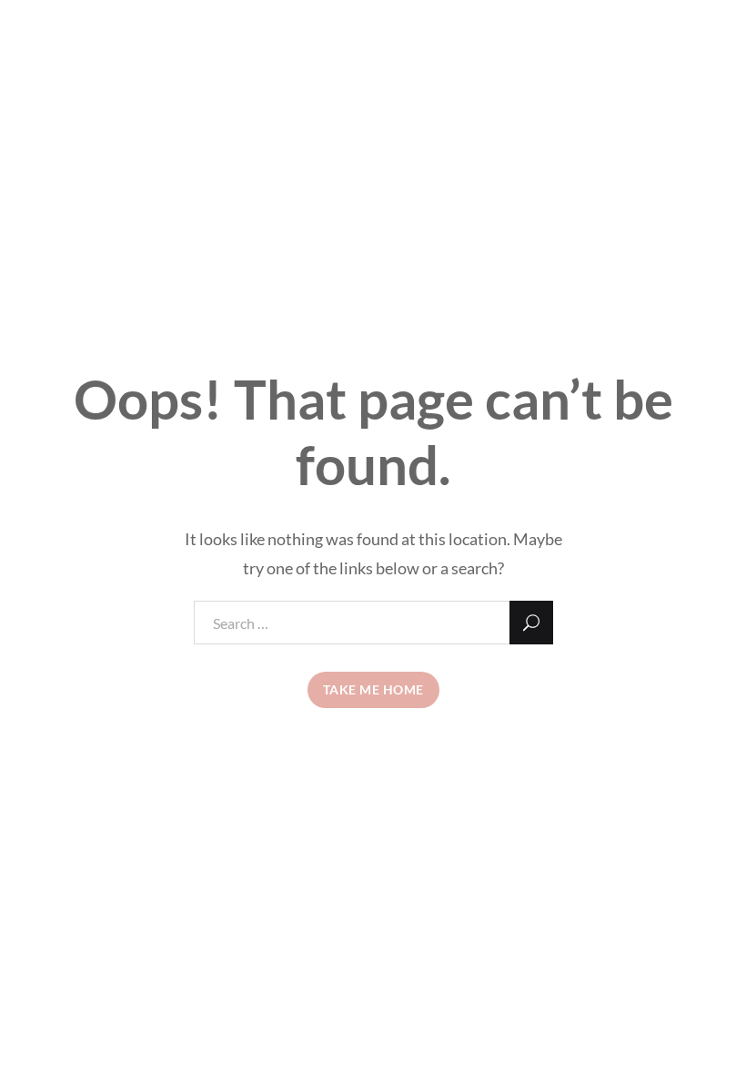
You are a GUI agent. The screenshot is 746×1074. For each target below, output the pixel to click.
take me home (373, 689)
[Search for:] (373, 623)
